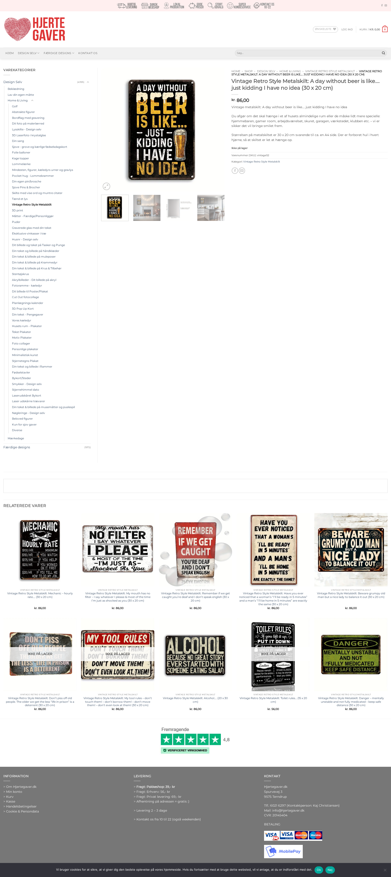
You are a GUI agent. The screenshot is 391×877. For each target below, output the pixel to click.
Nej (330, 870)
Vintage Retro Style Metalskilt (330, 71)
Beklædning (16, 89)
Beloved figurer (22, 418)
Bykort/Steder (21, 378)
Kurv (10, 796)
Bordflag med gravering (28, 117)
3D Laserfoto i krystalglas (29, 135)
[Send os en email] (386, 5)
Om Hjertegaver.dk (21, 787)
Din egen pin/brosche (26, 181)
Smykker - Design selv (27, 384)
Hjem (9, 53)
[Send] (383, 53)
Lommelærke (21, 164)
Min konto (14, 791)
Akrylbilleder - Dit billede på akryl (34, 280)
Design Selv (27, 53)
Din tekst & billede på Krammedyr (34, 262)
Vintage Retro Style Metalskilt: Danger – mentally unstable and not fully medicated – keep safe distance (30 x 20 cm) (351, 701)
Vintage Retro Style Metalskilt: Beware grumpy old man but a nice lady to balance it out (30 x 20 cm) (351, 595)
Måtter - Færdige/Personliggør (33, 216)
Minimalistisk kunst (25, 355)
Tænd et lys (20, 199)
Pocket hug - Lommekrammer (33, 175)
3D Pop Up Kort (23, 308)
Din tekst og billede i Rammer (32, 366)
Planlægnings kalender (27, 303)
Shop (249, 71)
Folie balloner (21, 152)
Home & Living (290, 71)
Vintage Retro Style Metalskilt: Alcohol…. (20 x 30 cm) (195, 699)
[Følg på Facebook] (382, 5)
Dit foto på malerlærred (28, 123)
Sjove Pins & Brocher (26, 187)
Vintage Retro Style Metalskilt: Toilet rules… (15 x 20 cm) (273, 699)
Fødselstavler (21, 372)
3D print (17, 210)
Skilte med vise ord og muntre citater (37, 193)
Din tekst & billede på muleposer (34, 256)
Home (235, 71)
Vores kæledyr (21, 320)
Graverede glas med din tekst (31, 227)
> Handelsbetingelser (20, 806)
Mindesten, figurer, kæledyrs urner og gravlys (42, 170)
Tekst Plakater (21, 332)
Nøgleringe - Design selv (28, 413)
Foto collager (21, 343)
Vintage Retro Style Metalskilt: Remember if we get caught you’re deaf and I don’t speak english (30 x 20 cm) (195, 597)
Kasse (10, 801)
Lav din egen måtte (21, 94)
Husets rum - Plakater (27, 326)
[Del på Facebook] (235, 170)
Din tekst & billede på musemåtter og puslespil (43, 407)
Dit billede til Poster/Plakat (30, 291)
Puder (16, 222)
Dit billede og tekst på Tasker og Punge (38, 245)
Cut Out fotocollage (25, 297)
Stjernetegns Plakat (25, 361)
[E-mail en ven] (242, 170)
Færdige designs (57, 53)
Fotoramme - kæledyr (27, 285)
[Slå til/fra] (88, 82)
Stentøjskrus (20, 274)
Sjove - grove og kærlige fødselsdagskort (39, 146)
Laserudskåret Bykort (26, 395)
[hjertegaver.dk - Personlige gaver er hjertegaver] (34, 29)
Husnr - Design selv (25, 239)
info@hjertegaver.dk (287, 810)
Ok (319, 870)
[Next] (216, 129)
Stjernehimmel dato (25, 389)
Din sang (18, 141)
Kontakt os (87, 53)
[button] (347, 29)
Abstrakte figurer (23, 112)
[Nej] (385, 871)
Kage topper (20, 158)
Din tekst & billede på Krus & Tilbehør (37, 268)
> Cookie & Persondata (21, 811)
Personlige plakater (25, 349)
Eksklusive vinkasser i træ (29, 233)
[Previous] (109, 129)
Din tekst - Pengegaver (27, 314)
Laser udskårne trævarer (28, 401)
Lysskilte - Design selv (26, 129)
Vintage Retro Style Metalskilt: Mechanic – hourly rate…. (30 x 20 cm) (40, 595)
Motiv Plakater (22, 337)
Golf (14, 106)
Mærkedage (16, 438)
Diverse (17, 430)
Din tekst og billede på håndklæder (35, 251)
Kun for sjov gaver (24, 424)
